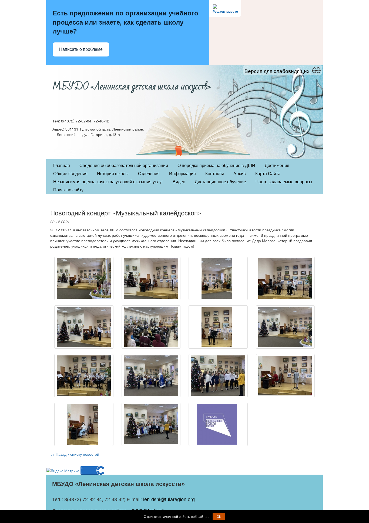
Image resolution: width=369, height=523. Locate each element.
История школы (113, 173)
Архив (239, 173)
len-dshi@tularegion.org (169, 499)
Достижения (277, 165)
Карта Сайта (267, 173)
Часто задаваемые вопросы (284, 181)
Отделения (149, 173)
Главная (61, 165)
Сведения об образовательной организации (123, 165)
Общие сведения (70, 173)
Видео (179, 181)
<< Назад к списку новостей (74, 454)
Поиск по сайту (68, 190)
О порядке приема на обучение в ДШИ (216, 165)
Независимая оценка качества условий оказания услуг (108, 181)
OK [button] (219, 516)
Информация (182, 173)
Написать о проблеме (81, 49)
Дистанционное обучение (220, 181)
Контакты (214, 173)
